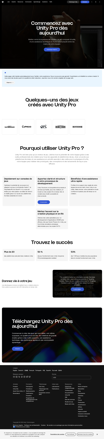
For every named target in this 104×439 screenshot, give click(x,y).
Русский (54, 370)
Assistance (45, 1)
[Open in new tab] (24, 391)
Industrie (14, 1)
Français (31, 370)
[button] (73, 2)
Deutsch (20, 370)
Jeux (8, 1)
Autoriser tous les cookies (85, 434)
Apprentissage (36, 1)
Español (48, 370)
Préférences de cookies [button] (23, 426)
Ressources (20, 1)
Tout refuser (70, 434)
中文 (44, 370)
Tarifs (50, 1)
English (15, 370)
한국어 (60, 370)
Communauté (28, 1)
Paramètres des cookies (57, 434)
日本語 (26, 370)
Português (38, 370)
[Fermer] (97, 434)
